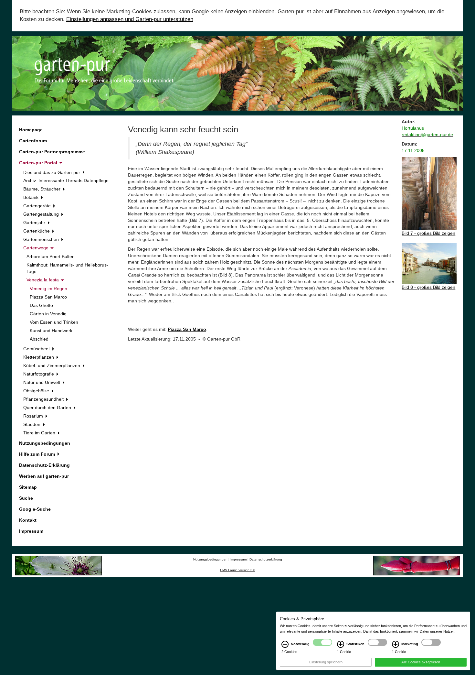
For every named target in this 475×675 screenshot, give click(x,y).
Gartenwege (36, 247)
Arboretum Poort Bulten (50, 256)
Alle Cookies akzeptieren (420, 662)
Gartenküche (37, 231)
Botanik (31, 197)
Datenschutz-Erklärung (44, 465)
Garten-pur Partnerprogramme (52, 151)
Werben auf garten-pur (44, 476)
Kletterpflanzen (39, 357)
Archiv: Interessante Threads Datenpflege (66, 180)
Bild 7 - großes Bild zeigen (428, 233)
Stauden (32, 424)
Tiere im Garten (40, 432)
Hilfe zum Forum (37, 454)
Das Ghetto (41, 305)
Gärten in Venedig (48, 313)
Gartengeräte (37, 205)
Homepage (31, 129)
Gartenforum (33, 140)
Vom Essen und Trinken (54, 322)
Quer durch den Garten (47, 407)
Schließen (14, 669)
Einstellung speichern (326, 662)
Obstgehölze (36, 390)
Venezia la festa (43, 279)
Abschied (39, 339)
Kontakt (28, 520)
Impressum (31, 531)
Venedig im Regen (48, 288)
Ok (37, 669)
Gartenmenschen (41, 239)
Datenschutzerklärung (265, 559)
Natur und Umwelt (42, 382)
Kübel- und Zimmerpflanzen (52, 365)
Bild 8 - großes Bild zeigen (428, 287)
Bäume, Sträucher (42, 188)
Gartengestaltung (41, 214)
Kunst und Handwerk (51, 330)
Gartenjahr (35, 222)
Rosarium (33, 416)
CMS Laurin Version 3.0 (237, 570)
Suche (26, 498)
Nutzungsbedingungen (44, 443)
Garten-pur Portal (38, 162)
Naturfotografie (39, 373)
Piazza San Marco (48, 296)
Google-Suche (35, 509)
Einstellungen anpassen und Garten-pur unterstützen (129, 19)
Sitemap (28, 487)
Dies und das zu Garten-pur (52, 172)
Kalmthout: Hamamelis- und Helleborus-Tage (67, 268)
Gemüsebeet (37, 348)
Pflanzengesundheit (44, 399)
